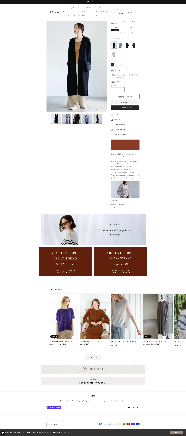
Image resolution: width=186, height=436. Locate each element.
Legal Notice (61, 401)
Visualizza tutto (93, 357)
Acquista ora (125, 102)
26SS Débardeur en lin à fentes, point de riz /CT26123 (123, 342)
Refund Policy (71, 401)
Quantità (113, 86)
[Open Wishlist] (3, 433)
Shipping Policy (82, 401)
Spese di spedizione (125, 33)
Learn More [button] (67, 432)
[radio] (114, 45)
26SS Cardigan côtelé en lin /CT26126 (91, 341)
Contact (113, 401)
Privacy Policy (105, 401)
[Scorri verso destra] (105, 119)
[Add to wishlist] (77, 296)
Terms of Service (94, 401)
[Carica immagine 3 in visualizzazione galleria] (76, 119)
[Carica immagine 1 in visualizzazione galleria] (56, 119)
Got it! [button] (176, 432)
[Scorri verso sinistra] (48, 119)
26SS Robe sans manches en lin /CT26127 (154, 341)
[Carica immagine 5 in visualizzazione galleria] (97, 119)
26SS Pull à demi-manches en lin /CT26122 (61, 341)
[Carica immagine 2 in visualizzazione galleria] (66, 119)
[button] (72, 8)
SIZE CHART (115, 82)
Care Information (123, 401)
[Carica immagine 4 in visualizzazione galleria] (87, 119)
